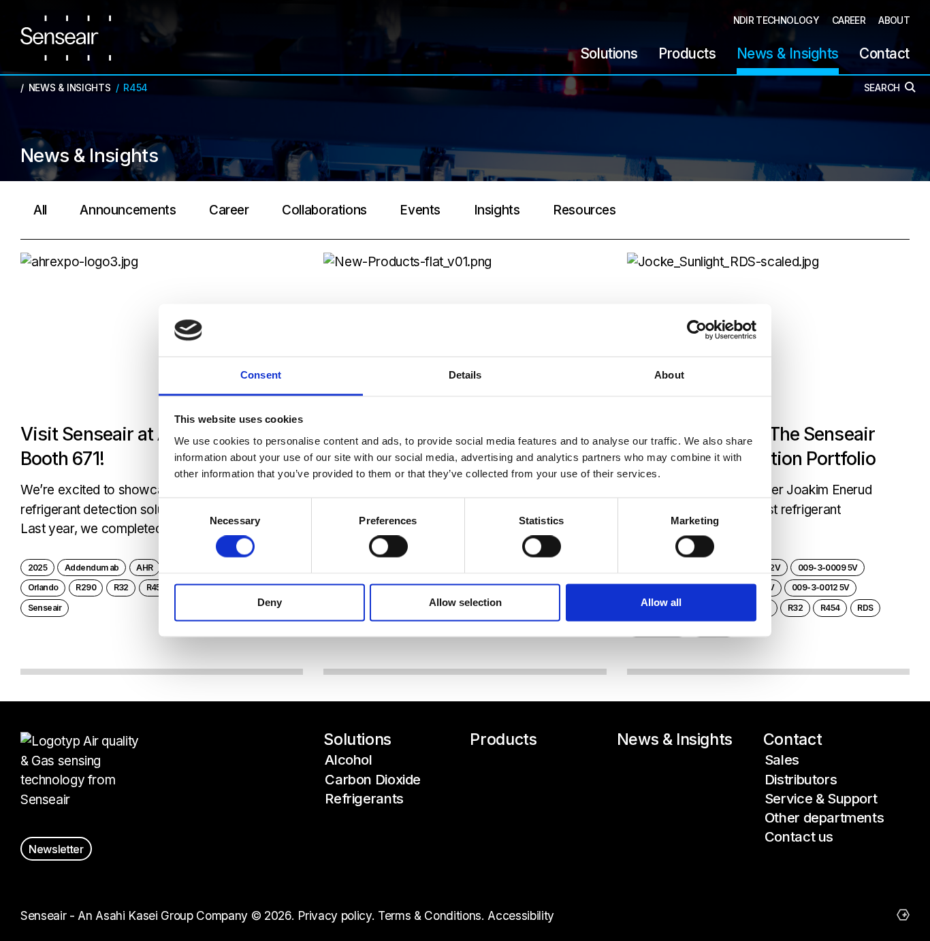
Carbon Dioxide (373, 779)
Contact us (799, 836)
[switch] (388, 547)
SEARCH (882, 87)
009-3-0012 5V (821, 587)
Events (420, 210)
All (40, 210)
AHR (144, 567)
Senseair (45, 608)
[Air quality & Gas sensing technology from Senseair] (65, 38)
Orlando (43, 587)
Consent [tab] (260, 375)
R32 (121, 587)
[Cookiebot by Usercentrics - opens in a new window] (696, 330)
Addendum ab (92, 567)
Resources (584, 210)
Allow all (661, 602)
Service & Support (821, 798)
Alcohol (348, 759)
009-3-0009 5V (828, 567)
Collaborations (324, 210)
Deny (269, 602)
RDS (865, 608)
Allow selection (465, 602)
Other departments (824, 817)
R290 (86, 587)
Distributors (801, 779)
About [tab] (669, 375)
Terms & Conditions (429, 915)
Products (503, 739)
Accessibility (520, 915)
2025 (38, 567)
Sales (782, 759)
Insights (497, 210)
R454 (156, 587)
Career (229, 210)
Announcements (128, 210)
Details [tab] (465, 375)
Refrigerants (364, 798)
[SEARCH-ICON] (912, 89)
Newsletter (56, 849)
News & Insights (675, 739)
